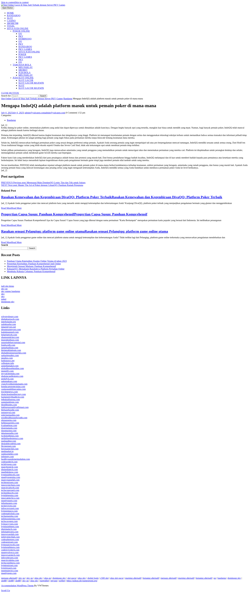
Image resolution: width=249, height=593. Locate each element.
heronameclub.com (9, 449)
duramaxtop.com (8, 430)
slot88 (4, 580)
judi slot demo (7, 286)
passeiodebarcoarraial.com (13, 342)
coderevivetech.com (10, 550)
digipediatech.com (9, 469)
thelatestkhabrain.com (11, 350)
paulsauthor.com (8, 441)
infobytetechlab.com (10, 537)
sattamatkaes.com (9, 381)
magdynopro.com (9, 500)
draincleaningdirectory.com (13, 394)
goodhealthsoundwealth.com (14, 417)
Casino (11, 20)
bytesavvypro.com (9, 524)
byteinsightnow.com (10, 547)
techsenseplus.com (9, 516)
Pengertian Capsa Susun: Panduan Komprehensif (74, 214)
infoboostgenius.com (10, 519)
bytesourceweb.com (10, 544)
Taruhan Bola (22, 65)
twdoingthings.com (10, 436)
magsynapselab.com (10, 480)
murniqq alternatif (133, 578)
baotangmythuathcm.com (12, 397)
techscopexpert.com (10, 490)
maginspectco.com (9, 570)
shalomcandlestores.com (12, 376)
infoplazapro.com (9, 503)
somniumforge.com (10, 402)
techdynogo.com (8, 464)
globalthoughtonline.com (12, 368)
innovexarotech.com (10, 555)
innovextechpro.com (10, 485)
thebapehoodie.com (10, 410)
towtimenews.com (9, 391)
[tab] (7, 7)
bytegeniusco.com (9, 511)
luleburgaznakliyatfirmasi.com (15, 407)
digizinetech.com (9, 529)
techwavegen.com (9, 521)
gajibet (62, 580)
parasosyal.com (8, 412)
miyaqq (54, 580)
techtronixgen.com (9, 482)
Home (10, 13)
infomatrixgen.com (9, 531)
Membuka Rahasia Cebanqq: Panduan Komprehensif (31, 271)
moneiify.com (7, 371)
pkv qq (4, 288)
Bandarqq (13, 15)
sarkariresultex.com (10, 355)
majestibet (44, 580)
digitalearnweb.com (10, 319)
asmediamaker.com (9, 366)
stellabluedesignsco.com (12, 438)
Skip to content (15, 2)
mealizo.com (7, 358)
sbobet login (93, 578)
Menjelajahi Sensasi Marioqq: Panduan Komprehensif (31, 266)
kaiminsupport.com (10, 332)
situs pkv (38, 578)
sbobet (23, 70)
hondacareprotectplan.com (13, 386)
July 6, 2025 (12, 112)
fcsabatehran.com (9, 425)
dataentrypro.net (8, 327)
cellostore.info (7, 363)
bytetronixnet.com (9, 565)
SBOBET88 (12, 23)
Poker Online (21, 31)
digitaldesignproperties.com (13, 353)
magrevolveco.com (9, 552)
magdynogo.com (8, 573)
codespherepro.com (10, 539)
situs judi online (29, 52)
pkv (20, 36)
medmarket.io (7, 451)
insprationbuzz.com (10, 340)
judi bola (24, 72)
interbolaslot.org (8, 321)
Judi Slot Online (23, 77)
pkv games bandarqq (10, 291)
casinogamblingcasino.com (13, 389)
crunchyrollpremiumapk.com (14, 384)
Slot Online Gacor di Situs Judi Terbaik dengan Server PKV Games (32, 98)
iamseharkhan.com (9, 347)
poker (22, 54)
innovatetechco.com (10, 498)
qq (20, 33)
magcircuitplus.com (10, 560)
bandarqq (25, 46)
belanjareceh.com (9, 334)
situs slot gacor (116, 578)
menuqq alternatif (9, 578)
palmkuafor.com (8, 324)
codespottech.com (9, 461)
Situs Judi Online (17, 28)
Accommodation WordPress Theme (17, 585)
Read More (11, 208)
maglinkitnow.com (9, 472)
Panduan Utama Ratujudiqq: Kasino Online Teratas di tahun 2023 (37, 261)
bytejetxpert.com (8, 568)
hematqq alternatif (151, 578)
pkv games (25, 49)
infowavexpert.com (10, 508)
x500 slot (104, 578)
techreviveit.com (8, 506)
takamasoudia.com (9, 433)
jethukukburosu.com (10, 399)
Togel (11, 26)
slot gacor (25, 80)
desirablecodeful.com (10, 443)
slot (21, 85)
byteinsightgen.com (10, 526)
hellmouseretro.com (10, 423)
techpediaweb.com (9, 493)
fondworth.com (8, 345)
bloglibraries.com (9, 404)
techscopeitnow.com (10, 563)
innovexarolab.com (10, 534)
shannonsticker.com (10, 337)
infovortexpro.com (9, 557)
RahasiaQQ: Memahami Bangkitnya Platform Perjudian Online (35, 269)
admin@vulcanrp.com (45, 112)
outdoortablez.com (9, 454)
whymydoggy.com (9, 316)
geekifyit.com (7, 379)
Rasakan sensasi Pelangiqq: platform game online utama (84, 231)
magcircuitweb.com (10, 487)
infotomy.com (7, 456)
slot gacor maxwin (31, 83)
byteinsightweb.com (10, 474)
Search (4, 245)
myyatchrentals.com (10, 373)
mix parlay (25, 67)
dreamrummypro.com (11, 329)
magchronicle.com (9, 467)
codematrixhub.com (10, 513)
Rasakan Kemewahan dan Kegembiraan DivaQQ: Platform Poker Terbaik (111, 197)
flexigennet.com (8, 446)
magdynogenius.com (10, 477)
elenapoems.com (8, 420)
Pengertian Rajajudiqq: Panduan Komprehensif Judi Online (34, 263)
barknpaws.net (7, 360)
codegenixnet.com (9, 542)
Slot (10, 18)
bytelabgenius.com (9, 495)
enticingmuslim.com (10, 415)
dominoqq (25, 39)
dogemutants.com (9, 428)
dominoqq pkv (7, 301)
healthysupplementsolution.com (15, 459)
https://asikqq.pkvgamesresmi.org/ (82, 580)
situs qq (47, 578)
